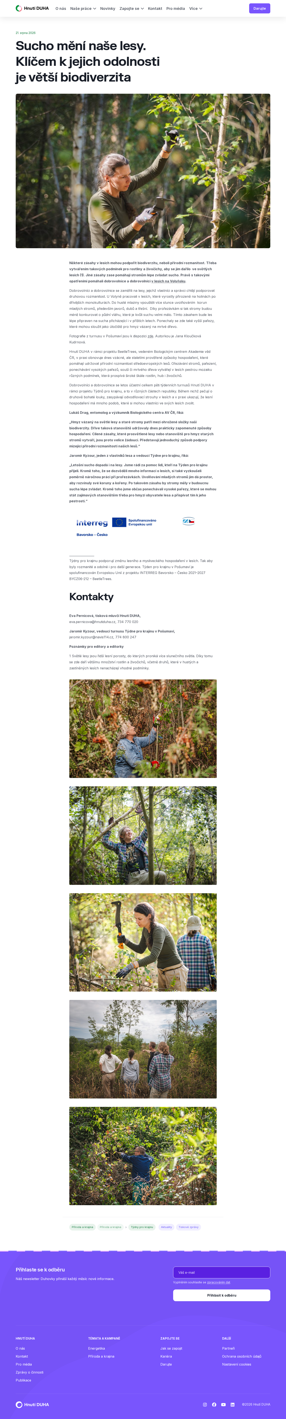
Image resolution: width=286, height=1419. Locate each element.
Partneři (228, 1348)
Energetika (96, 1348)
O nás (20, 1348)
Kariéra (166, 1356)
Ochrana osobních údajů (241, 1356)
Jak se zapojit (171, 1348)
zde (150, 336)
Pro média (24, 1364)
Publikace (23, 1380)
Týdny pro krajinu (142, 1227)
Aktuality (166, 1227)
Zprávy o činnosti (29, 1372)
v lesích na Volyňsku (168, 281)
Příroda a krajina (82, 1227)
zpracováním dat (218, 1282)
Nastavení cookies (236, 1364)
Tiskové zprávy (188, 1227)
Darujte (260, 8)
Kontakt (22, 1356)
